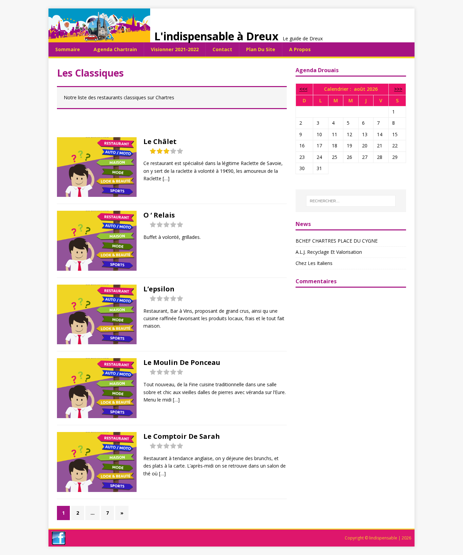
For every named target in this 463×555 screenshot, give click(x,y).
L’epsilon (159, 288)
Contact (222, 49)
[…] (166, 178)
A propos (300, 49)
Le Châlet (160, 141)
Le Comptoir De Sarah (181, 436)
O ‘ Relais (159, 215)
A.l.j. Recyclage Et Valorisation (329, 252)
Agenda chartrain (115, 49)
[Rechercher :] (351, 201)
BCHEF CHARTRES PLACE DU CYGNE (337, 241)
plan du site (260, 49)
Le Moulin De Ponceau (181, 362)
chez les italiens (314, 263)
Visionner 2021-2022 (175, 49)
